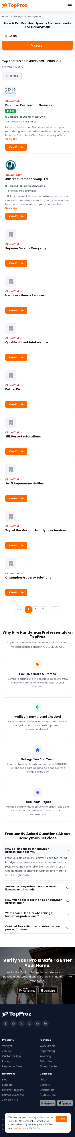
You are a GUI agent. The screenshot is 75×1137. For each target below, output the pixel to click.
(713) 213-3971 (48, 1095)
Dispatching (47, 1051)
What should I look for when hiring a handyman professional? (29, 914)
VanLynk (7, 1046)
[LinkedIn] (45, 1023)
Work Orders (47, 1046)
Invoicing (45, 1056)
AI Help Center (49, 1066)
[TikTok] (29, 1023)
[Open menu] (69, 5)
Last (55, 609)
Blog (4, 1079)
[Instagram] (13, 1023)
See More (11, 139)
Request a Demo (12, 1066)
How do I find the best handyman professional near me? (27, 850)
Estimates (46, 1061)
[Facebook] (5, 1023)
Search (38, 46)
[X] (21, 1023)
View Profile (16, 147)
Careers (45, 1084)
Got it (62, 1118)
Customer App (11, 1056)
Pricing (6, 1061)
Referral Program (13, 1089)
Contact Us (47, 1089)
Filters (14, 76)
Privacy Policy (20, 1128)
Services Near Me (13, 1095)
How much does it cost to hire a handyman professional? (33, 901)
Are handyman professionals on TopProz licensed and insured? (32, 888)
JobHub (7, 1051)
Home (5, 16)
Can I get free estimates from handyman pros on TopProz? (32, 928)
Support (7, 1084)
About (43, 1079)
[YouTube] (37, 1023)
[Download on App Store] (65, 1103)
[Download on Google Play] (48, 1103)
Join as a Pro (10, 1100)
